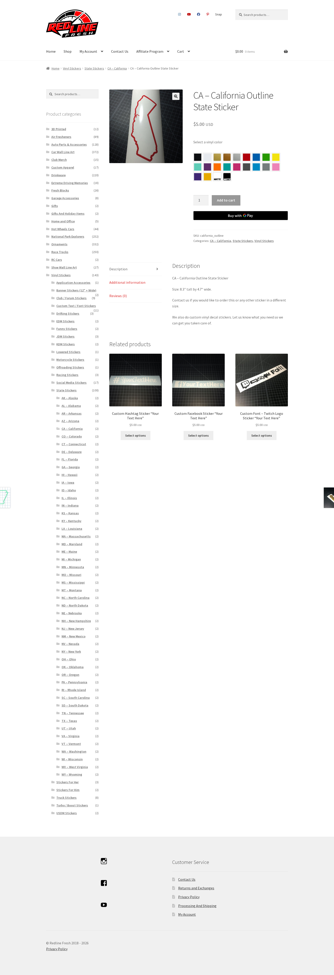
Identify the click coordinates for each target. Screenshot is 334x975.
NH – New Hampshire (76, 621)
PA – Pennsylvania (74, 682)
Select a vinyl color (207, 142)
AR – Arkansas (72, 413)
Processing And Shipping (197, 905)
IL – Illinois (69, 498)
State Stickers (94, 68)
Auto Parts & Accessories (69, 144)
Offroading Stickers (70, 367)
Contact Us (119, 51)
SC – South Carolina (76, 698)
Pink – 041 (236, 167)
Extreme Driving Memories (69, 183)
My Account (88, 51)
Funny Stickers (66, 329)
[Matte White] (217, 176)
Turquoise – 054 (227, 167)
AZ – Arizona (70, 421)
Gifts (54, 206)
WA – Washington (74, 751)
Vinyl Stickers (72, 68)
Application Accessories (73, 283)
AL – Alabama (71, 406)
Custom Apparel (62, 167)
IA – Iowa (68, 482)
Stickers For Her (67, 782)
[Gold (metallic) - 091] (217, 157)
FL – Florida (70, 459)
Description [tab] (118, 269)
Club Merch (59, 160)
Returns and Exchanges (196, 888)
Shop (68, 51)
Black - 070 (197, 157)
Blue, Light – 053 (256, 167)
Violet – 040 (207, 167)
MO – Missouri (71, 575)
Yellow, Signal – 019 (207, 176)
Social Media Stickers (71, 383)
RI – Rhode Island (74, 690)
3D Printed (58, 129)
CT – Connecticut (74, 444)
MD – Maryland (72, 544)
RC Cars (56, 260)
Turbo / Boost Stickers (72, 805)
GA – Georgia (71, 467)
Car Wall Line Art (63, 152)
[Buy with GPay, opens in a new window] (240, 215)
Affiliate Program (149, 51)
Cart (180, 51)
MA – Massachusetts (76, 536)
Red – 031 (246, 157)
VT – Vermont (71, 744)
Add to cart (226, 200)
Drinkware (58, 175)
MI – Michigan (71, 559)
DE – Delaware (72, 452)
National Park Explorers (67, 236)
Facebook (198, 14)
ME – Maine (69, 552)
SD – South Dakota (75, 705)
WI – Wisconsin (72, 759)
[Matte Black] (227, 176)
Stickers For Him (68, 790)
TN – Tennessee (73, 713)
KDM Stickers (65, 344)
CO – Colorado (72, 436)
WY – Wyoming (72, 774)
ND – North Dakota (75, 605)
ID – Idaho (69, 490)
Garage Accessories (65, 198)
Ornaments (59, 244)
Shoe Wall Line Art (64, 267)
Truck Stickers (66, 798)
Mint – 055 (197, 167)
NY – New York (71, 651)
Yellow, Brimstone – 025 (275, 157)
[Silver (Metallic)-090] (236, 157)
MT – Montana (72, 590)
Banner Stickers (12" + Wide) (76, 290)
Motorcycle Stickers (70, 360)
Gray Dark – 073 (246, 167)
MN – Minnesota (73, 567)
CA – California (117, 68)
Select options (135, 435)
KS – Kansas (70, 513)
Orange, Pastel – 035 (217, 167)
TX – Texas (69, 721)
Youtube (189, 14)
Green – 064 (266, 157)
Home (51, 51)
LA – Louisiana (72, 529)
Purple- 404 (197, 176)
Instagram (179, 14)
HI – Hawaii (69, 475)
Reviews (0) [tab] (118, 295)
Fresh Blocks (60, 190)
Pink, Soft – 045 (275, 167)
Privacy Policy (188, 897)
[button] (175, 96)
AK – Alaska (70, 398)
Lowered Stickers (68, 352)
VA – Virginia (71, 736)
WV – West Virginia (75, 767)
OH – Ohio (69, 659)
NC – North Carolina (76, 598)
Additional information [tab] (127, 282)
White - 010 (207, 157)
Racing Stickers (67, 375)
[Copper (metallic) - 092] (227, 157)
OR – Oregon (70, 675)
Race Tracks (59, 252)
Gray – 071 (266, 167)
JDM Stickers (65, 336)
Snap (218, 14)
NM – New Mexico (73, 636)
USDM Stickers (66, 813)
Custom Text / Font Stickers (76, 306)
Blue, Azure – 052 (256, 157)
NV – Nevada (70, 644)
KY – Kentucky (71, 521)
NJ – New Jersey (73, 629)
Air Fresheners (61, 137)
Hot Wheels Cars (62, 229)
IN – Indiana (70, 505)
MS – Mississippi (73, 582)
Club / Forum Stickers (71, 298)
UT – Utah (69, 728)
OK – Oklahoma (73, 667)
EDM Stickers (65, 321)
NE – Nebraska (72, 613)
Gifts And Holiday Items (68, 213)
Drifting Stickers (67, 313)
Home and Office (63, 221)
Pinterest (208, 14)
